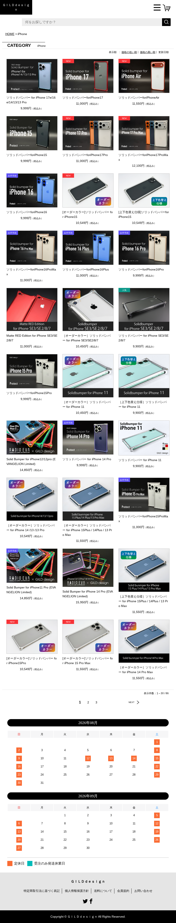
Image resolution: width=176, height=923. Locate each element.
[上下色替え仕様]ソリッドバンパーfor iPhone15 (143, 214)
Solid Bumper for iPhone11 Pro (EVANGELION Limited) (31, 590)
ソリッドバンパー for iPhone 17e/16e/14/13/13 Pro (31, 100)
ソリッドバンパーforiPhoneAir (138, 97)
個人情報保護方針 (77, 890)
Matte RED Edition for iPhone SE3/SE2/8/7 (31, 338)
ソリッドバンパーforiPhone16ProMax (31, 272)
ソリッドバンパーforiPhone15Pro (29, 393)
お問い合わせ (143, 890)
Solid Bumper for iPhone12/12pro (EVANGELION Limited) (31, 461)
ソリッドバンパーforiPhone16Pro (141, 269)
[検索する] (166, 22)
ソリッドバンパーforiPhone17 (82, 97)
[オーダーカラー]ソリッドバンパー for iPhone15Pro (31, 661)
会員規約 (123, 890)
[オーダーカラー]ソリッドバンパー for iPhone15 (87, 214)
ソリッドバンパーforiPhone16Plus (85, 269)
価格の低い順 (129, 52)
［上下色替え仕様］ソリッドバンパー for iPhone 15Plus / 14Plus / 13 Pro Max (143, 601)
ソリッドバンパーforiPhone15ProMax (143, 519)
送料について (103, 890)
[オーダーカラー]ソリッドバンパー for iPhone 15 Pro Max (87, 661)
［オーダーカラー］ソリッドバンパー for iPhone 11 (86, 404)
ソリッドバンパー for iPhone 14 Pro (86, 459)
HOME (9, 34)
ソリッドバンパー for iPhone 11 (139, 460)
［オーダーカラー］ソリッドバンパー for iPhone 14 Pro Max (142, 670)
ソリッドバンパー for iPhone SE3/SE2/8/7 (143, 338)
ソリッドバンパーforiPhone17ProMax (143, 157)
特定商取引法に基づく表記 (42, 890)
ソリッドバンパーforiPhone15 (26, 155)
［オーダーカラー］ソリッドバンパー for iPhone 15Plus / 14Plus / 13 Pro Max (87, 530)
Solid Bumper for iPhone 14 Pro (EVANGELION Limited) (87, 594)
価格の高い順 (147, 52)
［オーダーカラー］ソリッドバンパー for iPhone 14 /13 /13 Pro (30, 528)
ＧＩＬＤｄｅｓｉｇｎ (16, 7)
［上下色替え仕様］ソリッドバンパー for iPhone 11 (142, 404)
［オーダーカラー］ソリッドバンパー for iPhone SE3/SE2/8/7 (86, 338)
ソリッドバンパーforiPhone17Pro (85, 155)
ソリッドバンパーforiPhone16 (26, 212)
